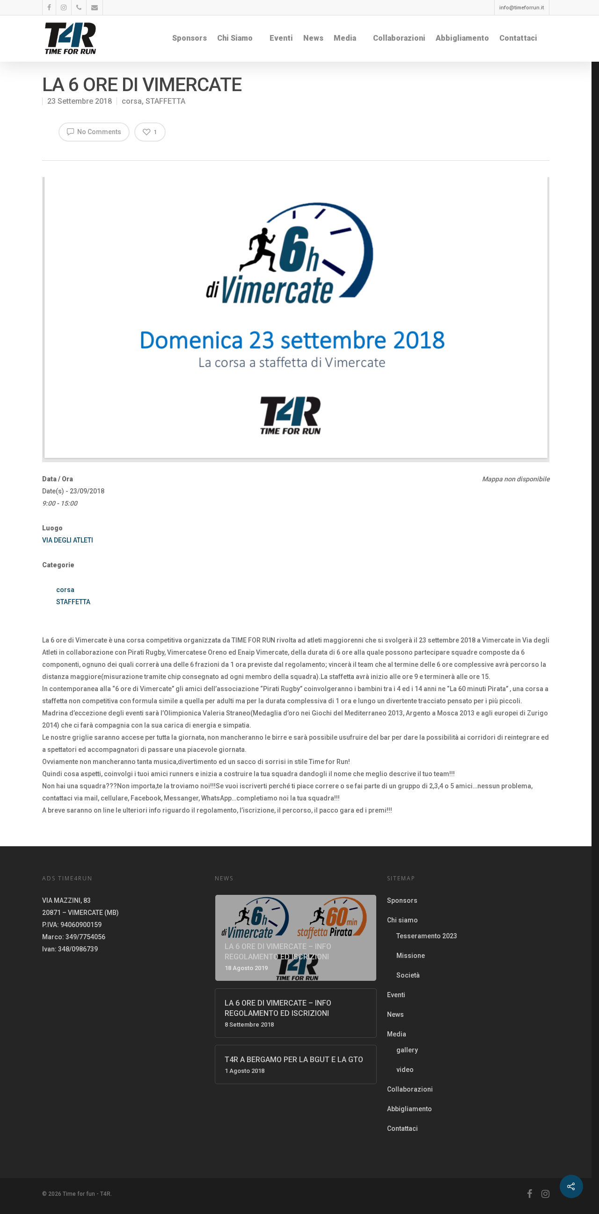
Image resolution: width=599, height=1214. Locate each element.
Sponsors (189, 38)
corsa (132, 101)
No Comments (98, 132)
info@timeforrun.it (521, 8)
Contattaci (518, 38)
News (313, 38)
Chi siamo (235, 38)
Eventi (281, 38)
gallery (407, 1050)
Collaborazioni (399, 38)
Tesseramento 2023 (426, 936)
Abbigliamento (462, 38)
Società (408, 975)
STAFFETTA (165, 101)
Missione (410, 955)
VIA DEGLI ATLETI (67, 540)
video (405, 1069)
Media (345, 38)
